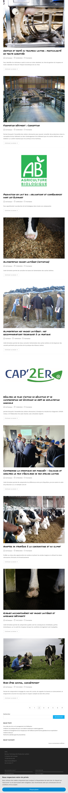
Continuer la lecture (12, 69)
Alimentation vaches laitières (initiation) (26, 261)
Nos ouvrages (39, 773)
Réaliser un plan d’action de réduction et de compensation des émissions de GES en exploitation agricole (31, 399)
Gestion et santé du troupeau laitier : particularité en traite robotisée (32, 52)
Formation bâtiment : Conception (21, 125)
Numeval (8, 338)
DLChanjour (8, 58)
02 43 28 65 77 (9, 763)
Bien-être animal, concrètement (21, 682)
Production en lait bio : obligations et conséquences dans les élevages (32, 196)
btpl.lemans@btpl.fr (11, 761)
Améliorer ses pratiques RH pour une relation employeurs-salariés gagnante (23, 728)
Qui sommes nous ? (10, 770)
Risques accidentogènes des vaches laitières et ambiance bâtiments (29, 615)
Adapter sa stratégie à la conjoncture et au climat (32, 546)
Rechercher (6, 714)
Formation (29, 58)
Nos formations (9, 773)
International (39, 770)
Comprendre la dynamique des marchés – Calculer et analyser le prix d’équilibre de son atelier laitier (32, 472)
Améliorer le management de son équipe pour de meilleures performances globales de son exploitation (30, 730)
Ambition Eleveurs (8, 732)
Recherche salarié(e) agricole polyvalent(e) (14, 735)
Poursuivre (34, 789)
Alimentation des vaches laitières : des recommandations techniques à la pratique (26, 333)
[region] (34, 784)
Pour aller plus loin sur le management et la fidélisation (17, 726)
